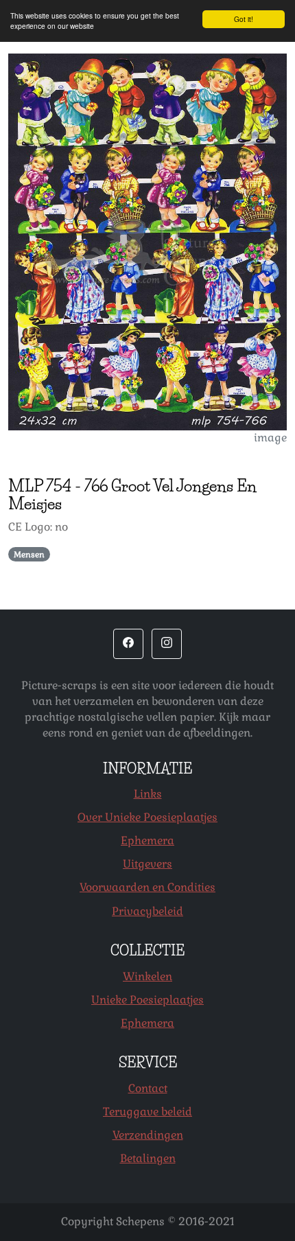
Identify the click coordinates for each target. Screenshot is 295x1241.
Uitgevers (147, 864)
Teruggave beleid (147, 1111)
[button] (128, 644)
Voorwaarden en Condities (147, 887)
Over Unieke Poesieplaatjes (147, 817)
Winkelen (147, 976)
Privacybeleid (147, 911)
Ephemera (147, 840)
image (270, 437)
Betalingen (148, 1158)
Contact (147, 1088)
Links (148, 794)
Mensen (29, 554)
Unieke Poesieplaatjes (147, 1000)
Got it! (243, 19)
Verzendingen (148, 1135)
